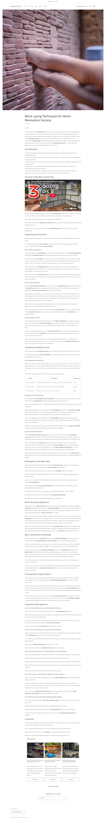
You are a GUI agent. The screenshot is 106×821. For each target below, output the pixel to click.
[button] (91, 6)
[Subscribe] (65, 798)
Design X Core (16, 817)
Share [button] (27, 128)
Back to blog (54, 786)
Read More (35, 779)
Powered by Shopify (23, 817)
